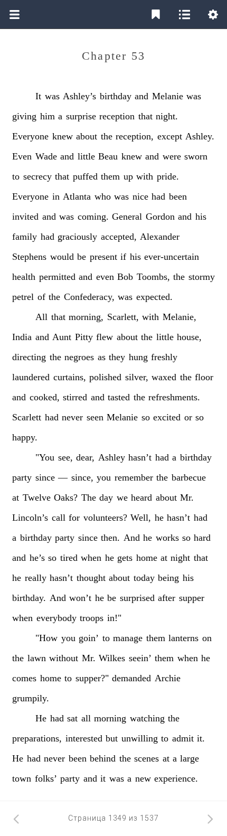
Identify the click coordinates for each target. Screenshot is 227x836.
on (207, 638)
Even (22, 156)
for (74, 517)
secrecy (37, 176)
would (62, 256)
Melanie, (179, 317)
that (145, 116)
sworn (195, 156)
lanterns (183, 638)
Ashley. (199, 136)
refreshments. (174, 397)
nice (140, 196)
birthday (115, 96)
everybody (56, 618)
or (188, 417)
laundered (31, 377)
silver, (136, 377)
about (86, 136)
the (106, 136)
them (110, 176)
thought (91, 577)
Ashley (111, 457)
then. (110, 537)
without (63, 658)
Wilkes (112, 658)
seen (95, 417)
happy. (24, 437)
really (35, 577)
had (158, 196)
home (146, 557)
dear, (85, 457)
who (102, 196)
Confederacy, (89, 297)
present (103, 256)
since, (82, 477)
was (52, 96)
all (86, 718)
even (105, 276)
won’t (80, 598)
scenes (146, 758)
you (104, 477)
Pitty (84, 337)
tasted (119, 397)
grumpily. (30, 698)
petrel (23, 297)
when (91, 557)
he (159, 517)
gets (125, 557)
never (72, 417)
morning (110, 718)
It (38, 96)
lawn (36, 658)
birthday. (29, 598)
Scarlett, (123, 317)
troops (91, 618)
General (127, 216)
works (167, 537)
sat (72, 718)
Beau (108, 156)
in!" (114, 618)
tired (69, 557)
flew (104, 337)
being (168, 577)
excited (167, 417)
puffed (85, 176)
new (143, 778)
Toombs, (153, 276)
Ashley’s (79, 96)
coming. (93, 216)
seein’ (140, 658)
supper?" (92, 678)
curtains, (69, 377)
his (200, 216)
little (86, 156)
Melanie (167, 96)
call (58, 517)
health (23, 276)
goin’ (89, 638)
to (16, 176)
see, (65, 457)
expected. (154, 297)
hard (202, 537)
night (180, 557)
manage (128, 638)
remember (134, 477)
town (21, 778)
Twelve (37, 497)
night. (167, 116)
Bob (125, 276)
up (128, 176)
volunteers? (105, 517)
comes (24, 678)
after (166, 598)
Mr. (187, 497)
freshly (164, 357)
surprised (137, 598)
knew (62, 136)
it (103, 778)
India (22, 337)
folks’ (46, 778)
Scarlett (26, 417)
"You (44, 457)
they (117, 357)
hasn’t (140, 457)
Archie (168, 678)
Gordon (160, 216)
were (172, 156)
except (169, 136)
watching (147, 718)
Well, (140, 517)
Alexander (159, 236)
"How (46, 638)
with (144, 176)
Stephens (29, 256)
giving (24, 116)
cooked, (45, 397)
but (112, 738)
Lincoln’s (30, 517)
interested (83, 738)
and (141, 96)
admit (183, 738)
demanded (131, 678)
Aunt (61, 337)
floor (204, 377)
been (178, 196)
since (45, 477)
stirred (75, 397)
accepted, (119, 236)
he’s (37, 557)
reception (117, 116)
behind (103, 758)
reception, (135, 136)
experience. (176, 778)
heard (141, 497)
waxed (164, 377)
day (106, 497)
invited (25, 216)
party (22, 477)
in (56, 196)
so (145, 417)
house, (189, 337)
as (102, 357)
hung (138, 357)
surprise (81, 116)
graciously (77, 236)
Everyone (30, 136)
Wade (46, 156)
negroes (79, 357)
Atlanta (77, 196)
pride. (168, 176)
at (15, 497)
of (41, 297)
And (132, 537)
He (40, 718)
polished (105, 377)
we (122, 497)
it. (201, 738)
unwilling (139, 738)
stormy (201, 276)
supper (191, 598)
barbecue (189, 477)
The (88, 497)
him (47, 116)
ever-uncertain (171, 256)
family (24, 236)
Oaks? (66, 497)
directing (29, 357)
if (123, 256)
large (189, 758)
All (41, 317)
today (144, 577)
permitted (57, 276)
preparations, (37, 738)
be (81, 256)
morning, (86, 317)
